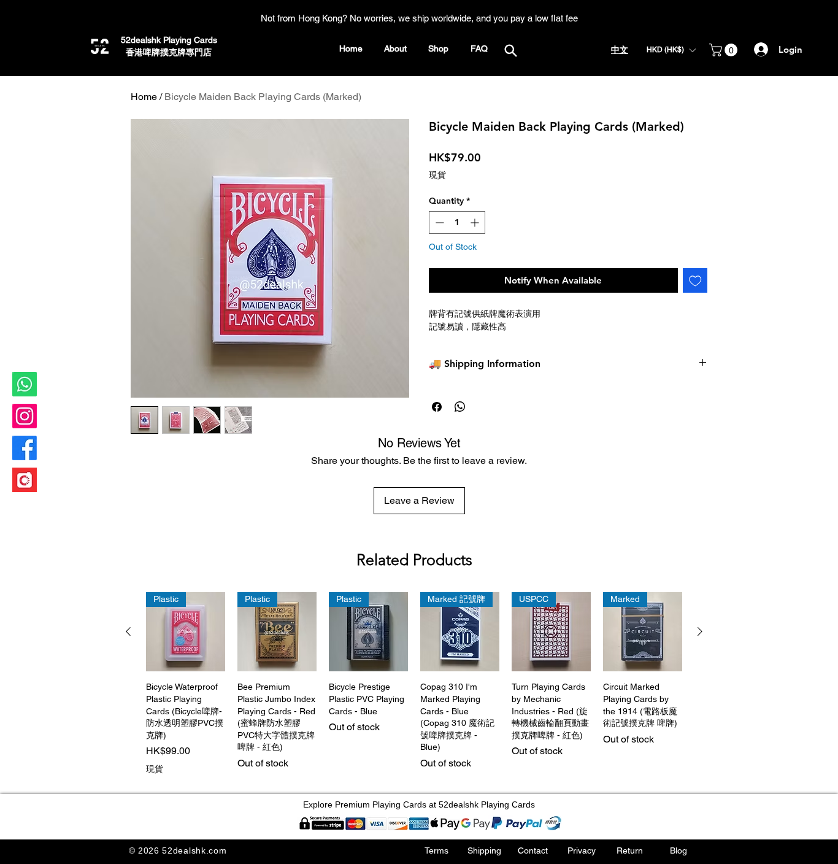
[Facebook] (24, 448)
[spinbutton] (457, 222)
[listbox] (671, 50)
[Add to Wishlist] (695, 280)
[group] (414, 684)
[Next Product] (700, 631)
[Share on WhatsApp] (460, 406)
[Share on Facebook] (436, 406)
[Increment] (475, 222)
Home (144, 96)
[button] (671, 50)
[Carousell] (24, 480)
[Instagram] (24, 416)
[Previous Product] (128, 631)
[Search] (511, 50)
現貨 (437, 175)
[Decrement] (438, 222)
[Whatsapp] (24, 384)
